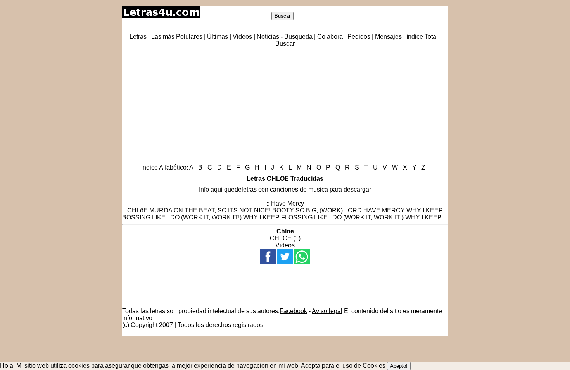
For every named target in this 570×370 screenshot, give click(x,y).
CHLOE (281, 238)
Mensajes (388, 36)
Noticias (268, 36)
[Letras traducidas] (161, 15)
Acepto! (399, 366)
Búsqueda (298, 36)
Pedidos (358, 36)
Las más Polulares (176, 36)
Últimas (217, 36)
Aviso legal (327, 311)
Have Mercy (287, 203)
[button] (268, 256)
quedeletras (240, 189)
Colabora (330, 36)
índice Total (422, 36)
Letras (138, 36)
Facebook (293, 311)
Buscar (285, 43)
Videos (242, 36)
